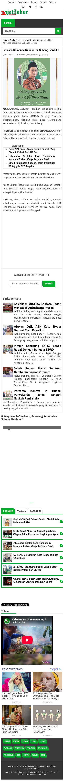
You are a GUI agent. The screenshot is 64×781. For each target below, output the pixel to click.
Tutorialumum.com (33, 774)
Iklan (47, 772)
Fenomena (19, 748)
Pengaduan (55, 772)
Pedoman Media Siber (28, 772)
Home (6, 772)
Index (22, 774)
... (30, 321)
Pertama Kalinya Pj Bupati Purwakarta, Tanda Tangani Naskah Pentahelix (37, 395)
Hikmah (26, 755)
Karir (41, 772)
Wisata (35, 755)
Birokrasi (22, 55)
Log (44, 774)
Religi (38, 55)
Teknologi (42, 748)
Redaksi (14, 772)
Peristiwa (31, 55)
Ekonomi (8, 748)
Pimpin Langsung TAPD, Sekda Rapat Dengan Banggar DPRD (37, 348)
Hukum (7, 741)
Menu (9, 23)
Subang (45, 55)
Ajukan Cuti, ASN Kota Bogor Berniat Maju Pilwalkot (37, 328)
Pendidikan (8, 755)
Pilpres (43, 741)
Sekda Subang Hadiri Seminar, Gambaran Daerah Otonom (37, 370)
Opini (43, 755)
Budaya (25, 741)
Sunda (33, 741)
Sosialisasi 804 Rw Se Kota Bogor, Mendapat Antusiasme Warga (37, 306)
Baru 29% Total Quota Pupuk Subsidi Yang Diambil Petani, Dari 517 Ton (32, 151)
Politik (16, 741)
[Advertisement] (32, 244)
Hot (18, 755)
